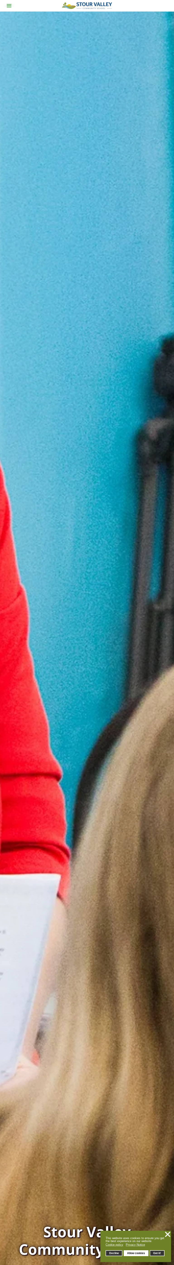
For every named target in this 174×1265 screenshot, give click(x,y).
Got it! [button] (157, 1253)
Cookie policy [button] (114, 1244)
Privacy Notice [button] (135, 1244)
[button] (9, 5)
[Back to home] (87, 5)
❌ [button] (168, 1234)
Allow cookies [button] (136, 1253)
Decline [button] (114, 1253)
